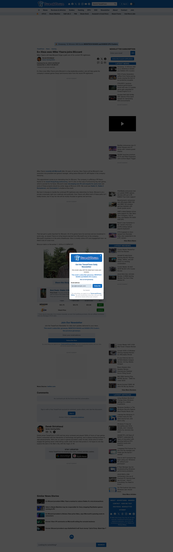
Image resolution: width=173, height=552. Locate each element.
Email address (75, 282)
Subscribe (97, 286)
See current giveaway (86, 279)
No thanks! (86, 290)
